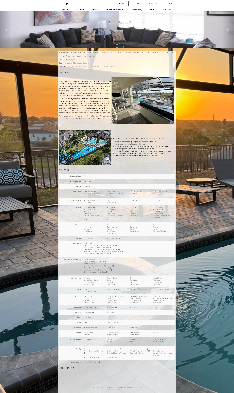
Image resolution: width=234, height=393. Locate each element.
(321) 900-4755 (115, 387)
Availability (137, 9)
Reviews (167, 9)
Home (65, 9)
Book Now (134, 4)
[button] (6, 29)
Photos (95, 9)
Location (80, 9)
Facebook (112, 389)
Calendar (168, 4)
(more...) (112, 67)
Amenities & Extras (115, 9)
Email (122, 4)
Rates (152, 9)
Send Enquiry (151, 4)
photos (64, 95)
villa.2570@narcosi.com (131, 387)
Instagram (122, 389)
